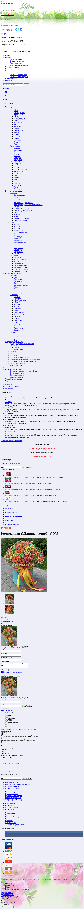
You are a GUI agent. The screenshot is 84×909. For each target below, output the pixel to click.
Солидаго (17, 185)
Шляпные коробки (21, 271)
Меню (7, 92)
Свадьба (17, 197)
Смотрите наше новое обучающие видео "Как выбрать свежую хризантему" (33, 489)
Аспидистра (18, 171)
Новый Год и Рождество (23, 211)
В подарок (13, 275)
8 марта (17, 207)
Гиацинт (17, 120)
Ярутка (16, 179)
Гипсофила (18, 189)
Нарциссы (18, 122)
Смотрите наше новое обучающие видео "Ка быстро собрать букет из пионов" (34, 477)
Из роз (16, 224)
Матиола (17, 136)
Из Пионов (18, 240)
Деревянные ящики (21, 265)
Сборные (17, 254)
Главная (8, 55)
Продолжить (6, 905)
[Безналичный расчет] (8, 873)
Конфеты (13, 351)
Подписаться (26, 467)
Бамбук (16, 303)
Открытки (13, 355)
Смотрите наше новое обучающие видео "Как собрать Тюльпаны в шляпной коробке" (37, 501)
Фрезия (16, 134)
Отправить (5, 708)
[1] (2, 732)
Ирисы (16, 132)
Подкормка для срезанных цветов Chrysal (25, 359)
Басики (16, 348)
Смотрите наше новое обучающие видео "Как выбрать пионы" (28, 483)
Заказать (5, 670)
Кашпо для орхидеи (17, 349)
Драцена (17, 330)
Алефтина (9, 408)
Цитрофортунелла (21, 285)
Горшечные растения (17, 63)
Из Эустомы (18, 248)
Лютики (17, 156)
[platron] (8, 876)
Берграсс (17, 164)
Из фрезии (18, 244)
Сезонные (13, 322)
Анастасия (9, 413)
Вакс (16, 175)
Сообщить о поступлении (12, 672)
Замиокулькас (19, 328)
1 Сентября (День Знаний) (24, 203)
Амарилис (18, 160)
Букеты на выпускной (22, 209)
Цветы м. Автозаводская (19, 77)
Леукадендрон (19, 154)
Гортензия (18, 150)
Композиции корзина (22, 269)
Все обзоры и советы (9, 505)
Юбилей (17, 214)
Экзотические (15, 146)
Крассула (17, 299)
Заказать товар (7, 621)
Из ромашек (18, 252)
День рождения (19, 195)
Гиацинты (18, 336)
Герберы (17, 117)
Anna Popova (10, 396)
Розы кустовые (19, 113)
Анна (7, 433)
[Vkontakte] (6, 832)
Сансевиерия (19, 312)
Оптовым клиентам (17, 375)
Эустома (17, 124)
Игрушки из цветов (21, 267)
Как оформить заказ (17, 373)
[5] (10, 732)
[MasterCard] (8, 849)
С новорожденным (21, 199)
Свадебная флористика (13, 379)
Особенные (14, 256)
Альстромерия (19, 119)
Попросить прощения (22, 220)
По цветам (14, 222)
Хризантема (18, 320)
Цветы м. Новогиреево (18, 75)
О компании (9, 71)
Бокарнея (17, 304)
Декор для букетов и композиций (22, 344)
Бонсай (16, 306)
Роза (15, 283)
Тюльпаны (18, 126)
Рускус (16, 167)
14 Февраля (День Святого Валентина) (28, 205)
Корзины (13, 353)
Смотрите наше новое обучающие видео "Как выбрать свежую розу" (31, 495)
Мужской (17, 261)
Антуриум (18, 281)
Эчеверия (17, 316)
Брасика (17, 148)
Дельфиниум (19, 152)
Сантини (17, 140)
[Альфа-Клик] (8, 862)
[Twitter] (5, 528)
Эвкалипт (17, 187)
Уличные (13, 332)
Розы (16, 111)
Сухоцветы (18, 177)
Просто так (18, 212)
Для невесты (18, 263)
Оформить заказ (7, 907)
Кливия (17, 291)
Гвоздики (17, 138)
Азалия (16, 287)
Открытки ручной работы (19, 357)
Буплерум (17, 173)
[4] (8, 732)
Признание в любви (21, 218)
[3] (6, 732)
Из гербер (17, 228)
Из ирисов (18, 236)
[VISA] (8, 845)
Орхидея (17, 277)
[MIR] (8, 851)
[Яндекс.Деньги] (8, 855)
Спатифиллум (19, 279)
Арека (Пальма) (20, 301)
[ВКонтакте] (2, 528)
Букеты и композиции (18, 61)
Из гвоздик (18, 250)
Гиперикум (18, 181)
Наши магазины (11, 79)
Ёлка (16, 338)
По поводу (14, 193)
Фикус (16, 326)
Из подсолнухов (20, 242)
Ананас (17, 289)
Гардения (17, 308)
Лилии (16, 128)
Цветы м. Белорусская (18, 73)
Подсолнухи (18, 130)
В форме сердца (20, 259)
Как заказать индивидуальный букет (23, 371)
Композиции (19, 293)
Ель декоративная (20, 334)
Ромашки (17, 142)
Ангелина (9, 425)
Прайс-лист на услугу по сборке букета (24, 361)
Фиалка (17, 297)
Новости (8, 69)
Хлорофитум (19, 314)
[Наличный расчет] (8, 870)
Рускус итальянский (21, 169)
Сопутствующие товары (19, 65)
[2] (4, 732)
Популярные (14, 109)
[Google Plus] (9, 528)
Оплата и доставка (12, 67)
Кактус (16, 318)
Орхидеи (17, 158)
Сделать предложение (22, 201)
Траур (16, 216)
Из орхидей (18, 230)
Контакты (9, 81)
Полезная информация (13, 369)
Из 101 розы (18, 257)
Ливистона (18, 310)
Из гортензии (19, 234)
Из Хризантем (19, 246)
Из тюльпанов (19, 226)
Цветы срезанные (16, 59)
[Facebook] (5, 834)
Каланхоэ (17, 324)
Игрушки (13, 346)
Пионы (16, 144)
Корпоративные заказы (14, 381)
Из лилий (17, 238)
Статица (17, 183)
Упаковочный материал (18, 363)
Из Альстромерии (20, 232)
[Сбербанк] (8, 866)
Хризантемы (18, 115)
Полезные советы (16, 377)
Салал (16, 165)
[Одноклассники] (7, 528)
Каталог (8, 57)
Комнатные (14, 295)
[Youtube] (6, 836)
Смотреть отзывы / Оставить (11, 441)
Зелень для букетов (17, 162)
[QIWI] (8, 859)
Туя (15, 340)
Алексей (8, 402)
